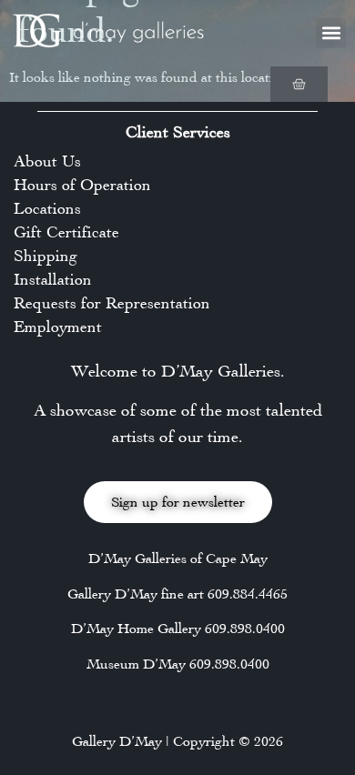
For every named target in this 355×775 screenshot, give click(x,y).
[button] (331, 33)
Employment (58, 327)
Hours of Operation (82, 185)
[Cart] (299, 84)
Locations (47, 208)
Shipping (45, 256)
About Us (47, 161)
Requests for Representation (112, 303)
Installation (53, 279)
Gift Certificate (66, 232)
